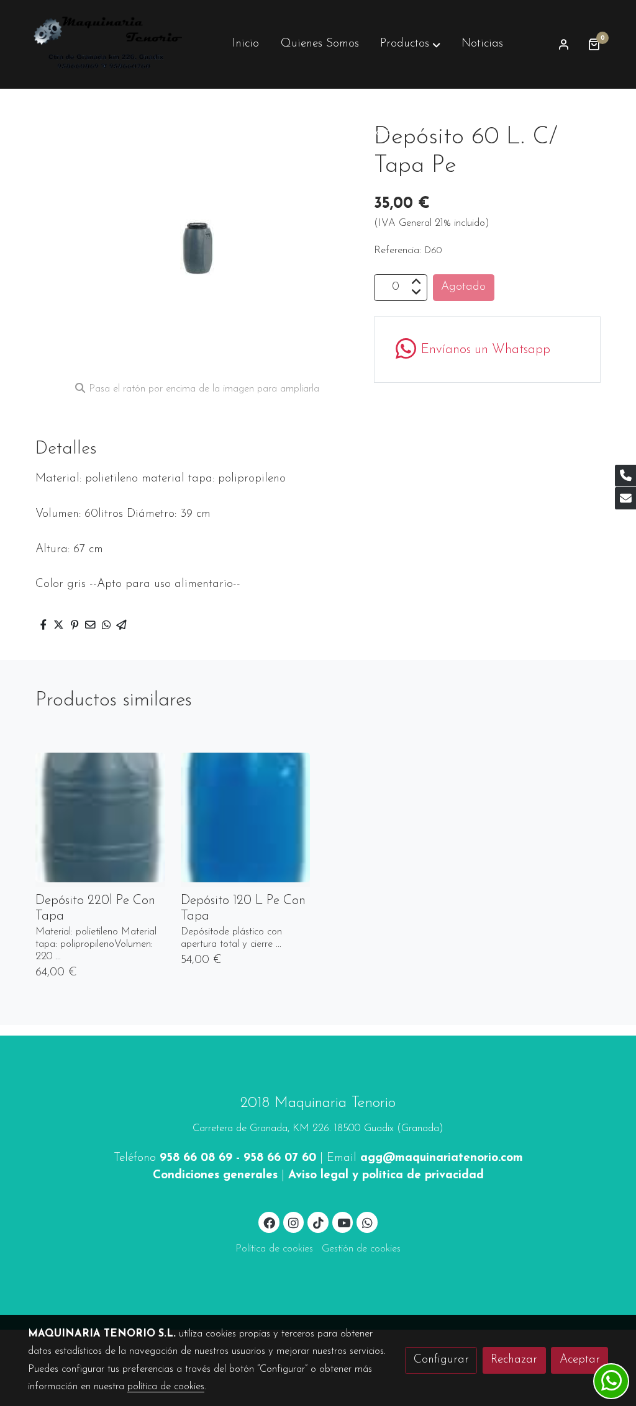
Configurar (441, 1360)
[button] (410, 44)
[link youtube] (344, 1222)
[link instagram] (293, 1222)
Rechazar (514, 1360)
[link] (107, 44)
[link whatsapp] (367, 1222)
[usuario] (564, 44)
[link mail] (625, 498)
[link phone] (625, 476)
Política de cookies (274, 1249)
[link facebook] (269, 1222)
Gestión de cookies (361, 1249)
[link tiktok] (318, 1222)
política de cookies (165, 1387)
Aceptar (580, 1360)
